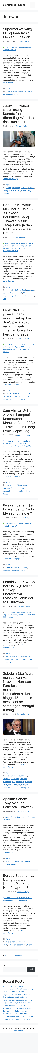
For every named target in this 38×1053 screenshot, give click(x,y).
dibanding (16, 188)
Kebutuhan (15, 779)
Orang (5, 191)
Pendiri (18, 659)
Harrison (13, 776)
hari (4, 396)
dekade (6, 293)
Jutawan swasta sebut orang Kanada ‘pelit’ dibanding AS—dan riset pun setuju (18, 114)
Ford (7, 776)
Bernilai (8, 656)
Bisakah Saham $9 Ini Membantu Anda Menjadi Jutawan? (18, 509)
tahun (17, 788)
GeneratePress (19, 1030)
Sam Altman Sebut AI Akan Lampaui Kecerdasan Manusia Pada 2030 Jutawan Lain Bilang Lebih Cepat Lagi (19, 421)
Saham (22, 571)
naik (32, 293)
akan (7, 485)
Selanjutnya (18, 955)
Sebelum (6, 788)
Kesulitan (23, 779)
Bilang (19, 485)
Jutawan (9, 91)
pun (14, 191)
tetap (16, 296)
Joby (21, 861)
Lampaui (6, 491)
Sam (30, 491)
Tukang (23, 788)
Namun (6, 399)
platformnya (27, 659)
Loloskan (6, 659)
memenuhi (7, 782)
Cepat (25, 485)
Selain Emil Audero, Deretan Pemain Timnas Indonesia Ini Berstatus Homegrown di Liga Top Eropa (17, 1011)
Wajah (22, 399)
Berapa (8, 942)
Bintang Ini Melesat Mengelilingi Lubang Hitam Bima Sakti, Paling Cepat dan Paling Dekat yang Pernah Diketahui (18, 1002)
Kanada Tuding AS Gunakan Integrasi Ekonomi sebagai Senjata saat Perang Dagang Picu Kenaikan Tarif (18, 989)
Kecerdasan (15, 488)
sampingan (16, 785)
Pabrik (5, 296)
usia (4, 299)
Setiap (17, 399)
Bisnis (8, 88)
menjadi (30, 91)
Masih (20, 293)
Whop (12, 662)
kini (16, 396)
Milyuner (26, 293)
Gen (17, 656)
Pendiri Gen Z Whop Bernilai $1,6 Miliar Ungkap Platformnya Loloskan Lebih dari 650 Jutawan (19, 592)
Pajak (5, 945)
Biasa (20, 394)
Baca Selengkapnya (10, 82)
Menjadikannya (18, 782)
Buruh (24, 290)
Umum (31, 296)
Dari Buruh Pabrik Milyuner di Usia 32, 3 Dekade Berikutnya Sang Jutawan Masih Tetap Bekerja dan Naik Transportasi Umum (18, 219)
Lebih (20, 396)
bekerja (8, 290)
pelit (10, 191)
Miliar (13, 659)
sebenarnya (21, 945)
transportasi (23, 296)
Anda (8, 568)
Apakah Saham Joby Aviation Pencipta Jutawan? (18, 803)
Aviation (15, 861)
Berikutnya (16, 290)
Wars (29, 788)
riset (18, 191)
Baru (7, 394)
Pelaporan (12, 945)
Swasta (6, 194)
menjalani (28, 782)
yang (16, 94)
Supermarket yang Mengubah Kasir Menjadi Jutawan (17, 33)
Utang (29, 945)
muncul (26, 396)
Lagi (22, 488)
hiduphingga (22, 776)
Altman (13, 485)
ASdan (8, 188)
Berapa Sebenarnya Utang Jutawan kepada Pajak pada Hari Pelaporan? (18, 881)
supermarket (8, 94)
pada (12, 399)
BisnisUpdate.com (14, 4)
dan (28, 290)
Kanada (31, 188)
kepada (27, 942)
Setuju (29, 191)
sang (11, 296)
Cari (4, 965)
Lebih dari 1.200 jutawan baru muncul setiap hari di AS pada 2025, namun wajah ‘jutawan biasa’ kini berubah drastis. (18, 322)
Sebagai (24, 785)
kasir (15, 91)
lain (26, 488)
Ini (19, 568)
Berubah (13, 394)
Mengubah (22, 91)
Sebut (23, 191)
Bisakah (14, 568)
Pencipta (6, 864)
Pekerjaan (7, 785)
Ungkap (6, 662)
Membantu (7, 571)
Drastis (29, 394)
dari (32, 290)
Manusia (19, 491)
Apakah (8, 861)
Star (12, 788)
